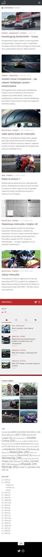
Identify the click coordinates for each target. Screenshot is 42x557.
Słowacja (18, 461)
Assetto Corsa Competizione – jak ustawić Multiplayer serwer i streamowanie (19, 82)
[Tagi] (35, 320)
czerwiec (9, 487)
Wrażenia (15, 464)
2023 (6, 482)
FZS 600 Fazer (11, 446)
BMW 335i (34, 441)
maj (7, 490)
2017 (20, 434)
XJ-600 (22, 467)
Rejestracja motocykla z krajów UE (20, 224)
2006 (6, 531)
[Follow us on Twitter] (35, 302)
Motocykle (6, 130)
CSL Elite (11, 444)
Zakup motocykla (10, 274)
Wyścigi (23, 350)
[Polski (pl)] (3, 312)
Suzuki (35, 458)
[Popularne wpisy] (6, 320)
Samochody (14, 33)
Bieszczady (19, 441)
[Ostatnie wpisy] (16, 320)
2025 (6, 480)
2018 (29, 435)
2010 (25, 432)
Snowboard (26, 458)
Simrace (36, 455)
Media (34, 449)
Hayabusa (12, 449)
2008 (16, 432)
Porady (5, 33)
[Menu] (39, 2)
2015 (6, 508)
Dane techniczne (24, 444)
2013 (6, 513)
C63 (4, 444)
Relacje (13, 455)
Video (29, 461)
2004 (6, 533)
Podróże (33, 452)
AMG (15, 438)
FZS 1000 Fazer (25, 446)
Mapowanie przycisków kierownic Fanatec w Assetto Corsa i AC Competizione (23, 341)
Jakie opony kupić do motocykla (18, 134)
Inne (3, 175)
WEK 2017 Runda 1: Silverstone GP (24, 353)
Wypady (23, 33)
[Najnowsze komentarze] (26, 320)
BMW (26, 441)
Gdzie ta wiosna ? (11, 179)
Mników (5, 452)
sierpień (8, 485)
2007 (6, 528)
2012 (6, 515)
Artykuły (22, 438)
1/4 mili (6, 432)
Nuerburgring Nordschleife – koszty (20, 36)
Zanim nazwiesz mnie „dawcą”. (23, 328)
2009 (6, 523)
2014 (5, 435)
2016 (12, 435)
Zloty (5, 470)
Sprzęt (22, 336)
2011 (35, 432)
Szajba (7, 461)
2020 (6, 495)
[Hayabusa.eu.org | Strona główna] (4, 2)
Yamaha (34, 467)
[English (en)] (5, 312)
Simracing (13, 75)
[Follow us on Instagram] (39, 302)
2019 (6, 498)
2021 (6, 492)
